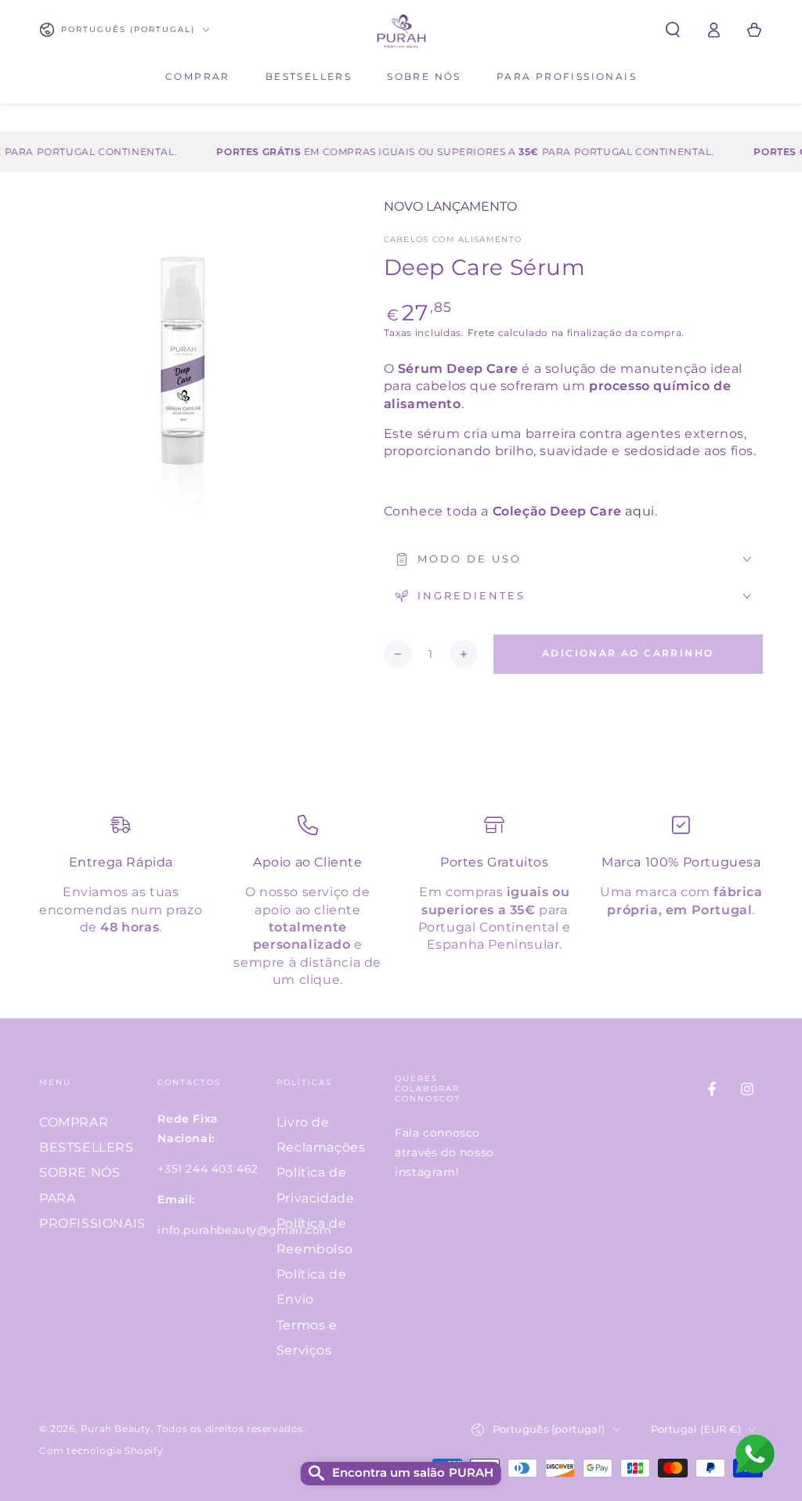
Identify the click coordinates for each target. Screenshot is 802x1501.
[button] (672, 30)
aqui (639, 511)
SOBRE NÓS (79, 1172)
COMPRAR (73, 1122)
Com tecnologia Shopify (101, 1450)
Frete (482, 332)
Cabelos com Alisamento (453, 239)
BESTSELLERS (86, 1147)
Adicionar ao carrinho (627, 653)
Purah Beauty (116, 1428)
